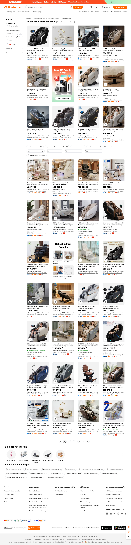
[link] (128, 526)
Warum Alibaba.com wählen (12, 491)
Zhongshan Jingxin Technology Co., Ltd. (88, 273)
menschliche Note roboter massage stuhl (92, 469)
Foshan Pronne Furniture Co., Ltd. (88, 191)
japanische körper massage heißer (17, 473)
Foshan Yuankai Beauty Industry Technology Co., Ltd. (114, 191)
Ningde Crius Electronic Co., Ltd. (62, 137)
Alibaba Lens (8, 527)
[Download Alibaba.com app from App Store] (106, 528)
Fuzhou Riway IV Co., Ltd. (110, 231)
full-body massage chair (38, 473)
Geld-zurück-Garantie (35, 494)
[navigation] (14, 230)
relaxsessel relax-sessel (14, 469)
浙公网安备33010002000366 (97, 542)
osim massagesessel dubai (74, 151)
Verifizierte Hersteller (61, 491)
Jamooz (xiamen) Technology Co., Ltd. (38, 57)
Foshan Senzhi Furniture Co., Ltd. (112, 100)
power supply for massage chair (16, 477)
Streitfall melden (85, 498)
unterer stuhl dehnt (56, 473)
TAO (79, 536)
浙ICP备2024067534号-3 (114, 542)
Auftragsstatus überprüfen (114, 498)
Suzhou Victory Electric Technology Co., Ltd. (88, 57)
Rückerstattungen (85, 502)
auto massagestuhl (79, 146)
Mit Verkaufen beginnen (113, 494)
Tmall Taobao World (54, 536)
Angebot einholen (60, 494)
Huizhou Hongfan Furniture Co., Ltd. (37, 97)
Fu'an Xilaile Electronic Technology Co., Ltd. (114, 59)
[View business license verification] (83, 542)
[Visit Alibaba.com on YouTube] (122, 513)
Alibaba (28, 18)
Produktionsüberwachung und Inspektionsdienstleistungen (38, 506)
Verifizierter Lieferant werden (114, 502)
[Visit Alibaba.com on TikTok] (126, 513)
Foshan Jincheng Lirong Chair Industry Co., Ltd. (38, 273)
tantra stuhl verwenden (55, 151)
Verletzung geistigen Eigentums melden (89, 506)
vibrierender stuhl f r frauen (55, 477)
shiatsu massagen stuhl (36, 146)
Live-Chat (83, 494)
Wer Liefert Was (93, 536)
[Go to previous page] (60, 441)
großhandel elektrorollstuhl (94, 151)
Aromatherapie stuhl (32, 469)
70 (87, 441)
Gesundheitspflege (39, 18)
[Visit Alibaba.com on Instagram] (118, 513)
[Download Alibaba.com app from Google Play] (120, 528)
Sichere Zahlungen (34, 491)
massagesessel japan (36, 477)
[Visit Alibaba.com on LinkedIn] (110, 513)
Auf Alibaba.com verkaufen (114, 491)
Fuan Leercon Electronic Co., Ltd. (87, 137)
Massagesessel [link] (66, 18)
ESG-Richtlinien (8, 498)
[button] (71, 7)
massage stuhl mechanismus (37, 155)
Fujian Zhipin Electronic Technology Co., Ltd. (114, 273)
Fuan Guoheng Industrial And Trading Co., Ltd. (38, 137)
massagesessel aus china (74, 473)
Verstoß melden (85, 511)
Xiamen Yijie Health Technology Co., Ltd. (63, 231)
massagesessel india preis (116, 469)
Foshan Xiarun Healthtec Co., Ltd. (37, 314)
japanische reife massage (36, 151)
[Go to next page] (91, 441)
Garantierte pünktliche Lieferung (39, 498)
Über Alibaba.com (9, 487)
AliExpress (36, 536)
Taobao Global (72, 536)
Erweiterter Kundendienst (37, 502)
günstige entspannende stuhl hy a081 (58, 146)
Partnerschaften (110, 505)
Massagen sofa (71, 469)
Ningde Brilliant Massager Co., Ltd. (88, 235)
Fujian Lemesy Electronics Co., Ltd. (113, 140)
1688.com (44, 536)
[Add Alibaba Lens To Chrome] (34, 528)
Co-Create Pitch (9, 494)
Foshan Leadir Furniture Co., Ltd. (62, 193)
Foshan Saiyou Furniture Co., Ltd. (37, 234)
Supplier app (56, 527)
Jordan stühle (110, 146)
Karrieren (6, 502)
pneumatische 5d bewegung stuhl (52, 469)
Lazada (64, 536)
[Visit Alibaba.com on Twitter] (114, 513)
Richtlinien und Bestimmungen (38, 511)
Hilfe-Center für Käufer (87, 491)
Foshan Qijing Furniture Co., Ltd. (36, 191)
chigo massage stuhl (95, 146)
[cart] (97, 7)
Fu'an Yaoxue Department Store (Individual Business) (88, 97)
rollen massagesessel (92, 473)
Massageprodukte (53, 18)
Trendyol (84, 536)
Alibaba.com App (93, 527)
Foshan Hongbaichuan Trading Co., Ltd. (63, 314)
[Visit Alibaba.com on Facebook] (107, 513)
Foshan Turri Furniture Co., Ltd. (61, 57)
